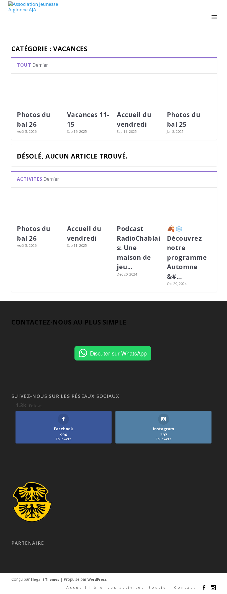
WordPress (97, 579)
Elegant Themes (45, 579)
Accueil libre (85, 587)
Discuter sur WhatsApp (118, 353)
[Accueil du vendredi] (139, 92)
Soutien (159, 587)
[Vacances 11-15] (89, 92)
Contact (185, 587)
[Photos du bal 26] (39, 92)
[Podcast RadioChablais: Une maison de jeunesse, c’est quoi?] (139, 206)
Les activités (126, 587)
